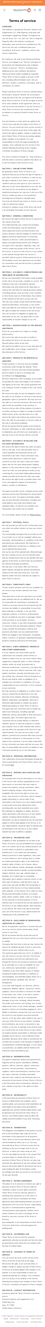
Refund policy (14, 1318)
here (12, 765)
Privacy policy (25, 1318)
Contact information (22, 1322)
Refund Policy (20, 376)
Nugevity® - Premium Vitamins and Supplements (21, 1316)
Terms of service (36, 1318)
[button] (4, 10)
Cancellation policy (36, 1322)
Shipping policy (10, 1322)
